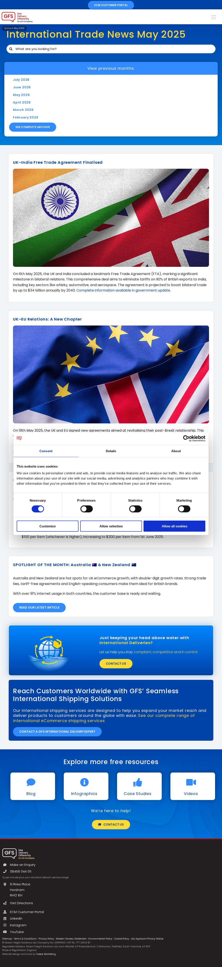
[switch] (86, 508)
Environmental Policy (100, 938)
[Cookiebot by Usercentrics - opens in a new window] (186, 438)
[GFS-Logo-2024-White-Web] (18, 849)
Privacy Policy (46, 938)
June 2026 (22, 87)
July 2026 (21, 80)
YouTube (17, 932)
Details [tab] (111, 451)
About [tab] (176, 451)
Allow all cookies (174, 526)
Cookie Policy (121, 938)
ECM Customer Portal (27, 912)
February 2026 (25, 117)
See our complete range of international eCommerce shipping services (104, 718)
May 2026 (21, 95)
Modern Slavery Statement (71, 938)
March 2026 (23, 110)
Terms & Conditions (25, 938)
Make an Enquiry (22, 864)
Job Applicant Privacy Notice (147, 938)
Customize (47, 526)
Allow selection (111, 526)
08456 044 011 (20, 871)
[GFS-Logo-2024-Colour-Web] (17, 13)
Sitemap (7, 938)
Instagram (18, 925)
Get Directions (21, 903)
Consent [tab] (45, 451)
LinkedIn (16, 918)
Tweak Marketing (46, 954)
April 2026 (22, 102)
